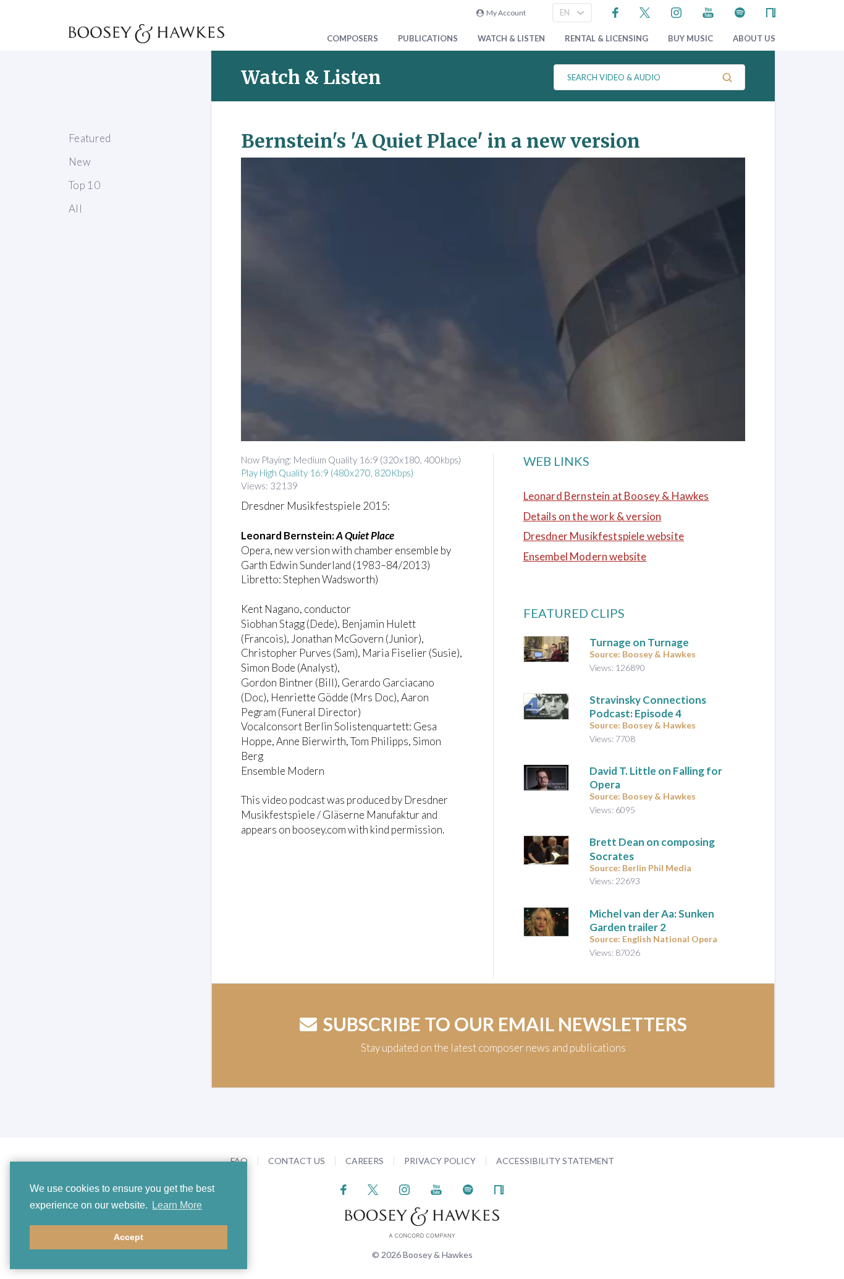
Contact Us (296, 1160)
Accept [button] (128, 1237)
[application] (493, 299)
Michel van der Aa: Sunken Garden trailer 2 (651, 920)
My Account (505, 12)
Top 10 (84, 185)
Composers (352, 38)
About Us (754, 38)
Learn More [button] (177, 1205)
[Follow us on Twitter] (644, 11)
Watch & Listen (511, 38)
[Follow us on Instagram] (676, 11)
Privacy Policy (440, 1160)
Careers (364, 1160)
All (75, 208)
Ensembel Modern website (585, 556)
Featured (90, 138)
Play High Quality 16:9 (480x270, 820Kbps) (327, 472)
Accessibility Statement (555, 1160)
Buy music (690, 38)
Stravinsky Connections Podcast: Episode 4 (647, 706)
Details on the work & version (592, 516)
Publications (428, 38)
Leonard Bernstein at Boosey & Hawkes (616, 495)
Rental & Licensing (606, 38)
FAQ (239, 1160)
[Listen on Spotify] (740, 11)
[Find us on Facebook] (615, 11)
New (80, 161)
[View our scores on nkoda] (770, 11)
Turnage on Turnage (639, 642)
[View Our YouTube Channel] (708, 11)
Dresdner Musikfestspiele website (603, 536)
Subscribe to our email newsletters (505, 1024)
